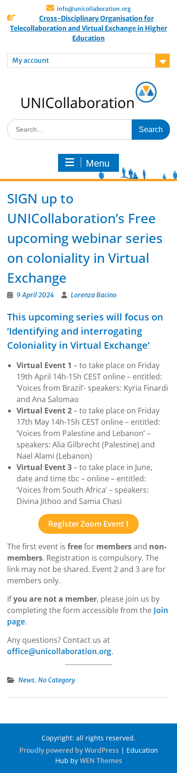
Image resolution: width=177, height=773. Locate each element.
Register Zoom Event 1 (88, 524)
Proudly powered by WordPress (69, 750)
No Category (56, 680)
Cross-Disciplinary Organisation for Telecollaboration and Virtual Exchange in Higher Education (88, 28)
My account (30, 60)
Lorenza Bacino (94, 295)
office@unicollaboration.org (59, 651)
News (26, 680)
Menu (98, 163)
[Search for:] (88, 129)
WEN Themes (101, 760)
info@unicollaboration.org (94, 8)
